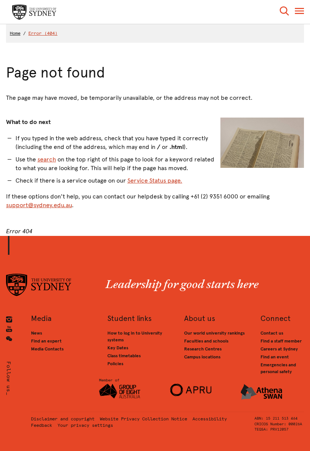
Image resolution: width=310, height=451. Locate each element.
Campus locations (202, 357)
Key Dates (117, 347)
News (36, 333)
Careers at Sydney (279, 349)
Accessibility (209, 419)
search (46, 159)
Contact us (271, 333)
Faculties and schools (206, 341)
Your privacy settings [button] (85, 425)
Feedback (41, 425)
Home (15, 33)
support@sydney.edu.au (39, 205)
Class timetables (124, 355)
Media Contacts (47, 349)
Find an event (274, 357)
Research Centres (203, 349)
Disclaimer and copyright (63, 419)
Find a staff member (281, 341)
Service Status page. (154, 180)
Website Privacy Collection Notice (143, 419)
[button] (284, 12)
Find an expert (46, 341)
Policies (115, 363)
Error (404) (42, 33)
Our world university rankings (214, 333)
